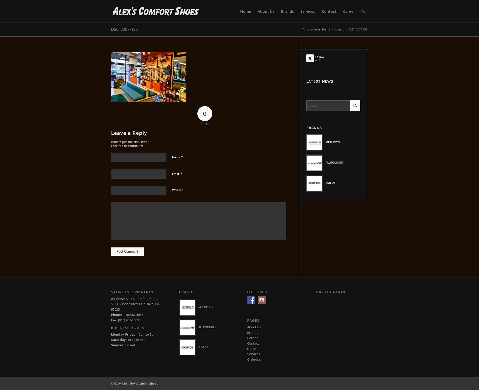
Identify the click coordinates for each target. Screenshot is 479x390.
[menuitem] (245, 11)
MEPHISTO (333, 142)
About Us (254, 327)
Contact (253, 343)
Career (252, 338)
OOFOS (331, 183)
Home (251, 348)
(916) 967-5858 (132, 314)
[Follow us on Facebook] (251, 300)
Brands (252, 332)
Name (177, 157)
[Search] (363, 11)
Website (177, 190)
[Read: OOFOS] (314, 183)
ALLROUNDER (335, 162)
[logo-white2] (156, 11)
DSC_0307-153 (124, 29)
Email (177, 173)
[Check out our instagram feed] (262, 300)
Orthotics (254, 359)
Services (253, 354)
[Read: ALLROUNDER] (314, 163)
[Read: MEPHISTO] (314, 142)
